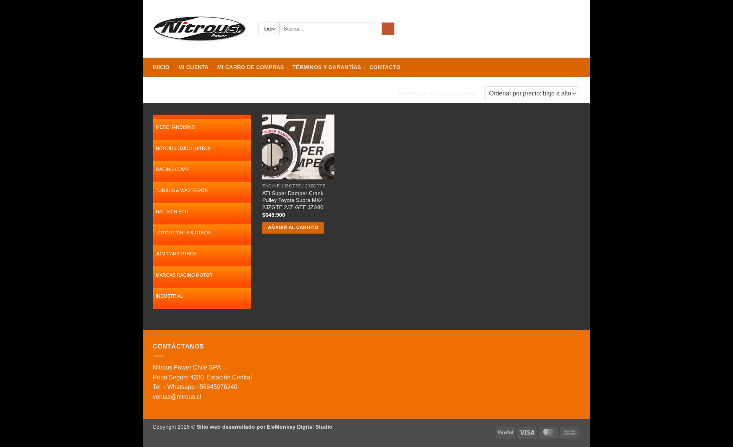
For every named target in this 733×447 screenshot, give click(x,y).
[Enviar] (388, 29)
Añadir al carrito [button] (293, 227)
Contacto (385, 67)
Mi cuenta (193, 67)
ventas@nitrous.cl (177, 397)
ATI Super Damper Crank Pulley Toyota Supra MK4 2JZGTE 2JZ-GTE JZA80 (292, 200)
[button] (549, 29)
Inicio (161, 67)
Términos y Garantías (326, 67)
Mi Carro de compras (250, 67)
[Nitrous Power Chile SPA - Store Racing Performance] (200, 28)
